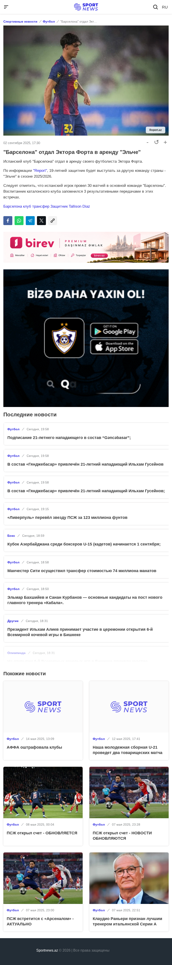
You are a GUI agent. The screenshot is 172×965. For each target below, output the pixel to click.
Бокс (11, 535)
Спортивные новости (20, 21)
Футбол (49, 21)
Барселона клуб (17, 206)
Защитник (59, 206)
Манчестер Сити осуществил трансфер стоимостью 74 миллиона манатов (81, 571)
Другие (13, 621)
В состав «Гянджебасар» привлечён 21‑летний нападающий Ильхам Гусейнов (85, 464)
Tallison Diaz (79, 206)
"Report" (40, 170)
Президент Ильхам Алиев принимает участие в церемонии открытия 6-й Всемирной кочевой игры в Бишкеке (80, 632)
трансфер (41, 206)
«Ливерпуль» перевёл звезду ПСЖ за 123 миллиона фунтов (67, 517)
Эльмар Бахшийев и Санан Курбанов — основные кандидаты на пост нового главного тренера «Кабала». (84, 600)
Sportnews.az (47, 950)
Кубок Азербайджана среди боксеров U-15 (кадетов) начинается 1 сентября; (84, 544)
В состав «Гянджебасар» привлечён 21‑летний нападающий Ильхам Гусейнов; (86, 491)
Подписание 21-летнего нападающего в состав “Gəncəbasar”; (69, 437)
